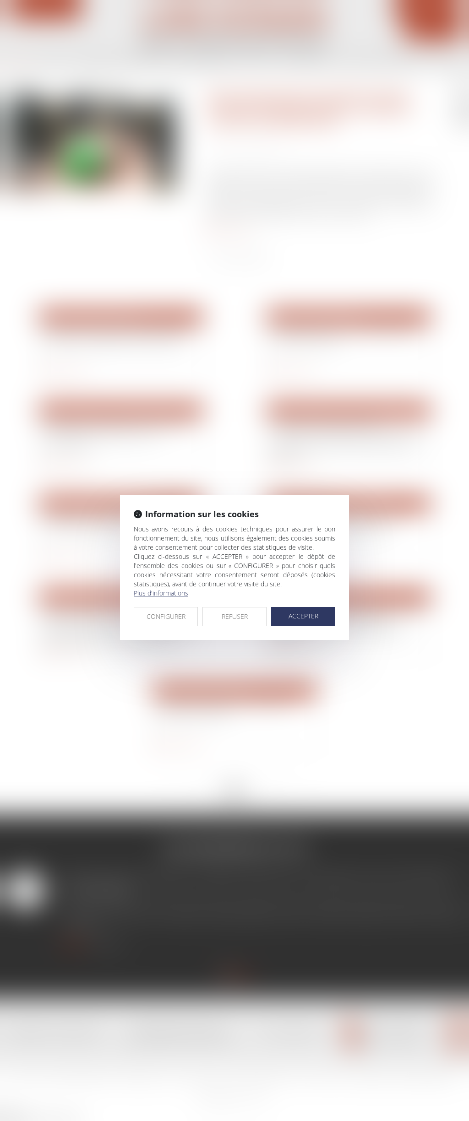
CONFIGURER (166, 616)
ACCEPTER (303, 616)
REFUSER (235, 616)
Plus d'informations (161, 593)
